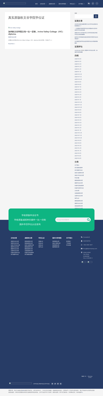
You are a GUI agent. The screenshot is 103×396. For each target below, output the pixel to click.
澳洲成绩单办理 (79, 200)
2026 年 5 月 (78, 61)
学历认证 (42, 238)
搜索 (76, 13)
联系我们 (68, 241)
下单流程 (68, 243)
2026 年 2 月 (78, 69)
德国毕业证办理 (79, 183)
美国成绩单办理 (79, 206)
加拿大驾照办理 (56, 243)
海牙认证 (77, 198)
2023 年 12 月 (78, 133)
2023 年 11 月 (78, 135)
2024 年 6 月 (78, 117)
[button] (45, 4)
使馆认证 (41, 245)
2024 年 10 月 (78, 107)
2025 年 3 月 (78, 94)
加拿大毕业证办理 (79, 175)
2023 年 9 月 (78, 140)
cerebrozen (78, 50)
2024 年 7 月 (78, 115)
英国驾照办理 (55, 245)
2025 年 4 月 (78, 92)
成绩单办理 (28, 238)
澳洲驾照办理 (55, 247)
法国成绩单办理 (79, 193)
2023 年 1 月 (78, 150)
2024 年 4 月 (78, 122)
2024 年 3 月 (78, 125)
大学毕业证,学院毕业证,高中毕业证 (41, 383)
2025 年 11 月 (78, 76)
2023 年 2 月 (78, 148)
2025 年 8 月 (78, 84)
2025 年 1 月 (78, 99)
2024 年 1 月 (78, 130)
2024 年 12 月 (78, 102)
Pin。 (82, 392)
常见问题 (77, 178)
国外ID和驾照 (56, 238)
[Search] (88, 219)
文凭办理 (77, 190)
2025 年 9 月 (78, 82)
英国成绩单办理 (29, 243)
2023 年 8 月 (78, 143)
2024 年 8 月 (78, 112)
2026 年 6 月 (78, 59)
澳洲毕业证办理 (79, 203)
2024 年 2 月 (78, 127)
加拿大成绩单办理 (79, 172)
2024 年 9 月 (78, 110)
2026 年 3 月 (78, 66)
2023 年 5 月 (78, 145)
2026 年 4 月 (78, 64)
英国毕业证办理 (15, 243)
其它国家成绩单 (79, 167)
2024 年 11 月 (78, 104)
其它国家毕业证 (79, 170)
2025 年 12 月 (78, 74)
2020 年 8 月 (78, 158)
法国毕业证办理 (79, 195)
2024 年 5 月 (78, 120)
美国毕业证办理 (12, 37)
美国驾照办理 (55, 241)
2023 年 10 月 (78, 138)
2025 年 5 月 (78, 89)
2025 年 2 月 (78, 97)
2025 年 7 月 (78, 87)
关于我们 (77, 165)
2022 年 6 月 (78, 153)
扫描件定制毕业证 (79, 188)
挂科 (23, 390)
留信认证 (41, 243)
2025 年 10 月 (78, 79)
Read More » (11, 44)
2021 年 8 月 (78, 155)
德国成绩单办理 (79, 180)
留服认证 (41, 241)
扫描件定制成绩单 (79, 185)
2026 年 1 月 (78, 71)
